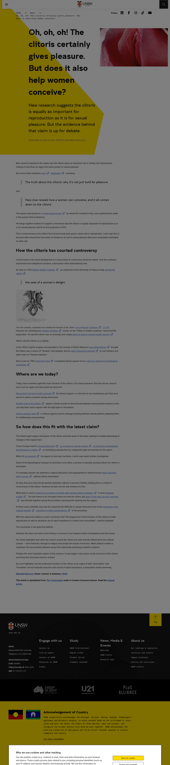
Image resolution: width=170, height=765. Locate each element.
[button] (155, 619)
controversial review (54, 213)
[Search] (163, 4)
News (32, 13)
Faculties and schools (142, 652)
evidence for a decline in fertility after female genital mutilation (66, 492)
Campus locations (139, 657)
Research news (107, 659)
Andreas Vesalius (52, 330)
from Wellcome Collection (89, 327)
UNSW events (106, 655)
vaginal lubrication (48, 446)
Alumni (42, 666)
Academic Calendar (79, 662)
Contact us (44, 648)
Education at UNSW (48, 662)
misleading (57, 173)
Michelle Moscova (24, 573)
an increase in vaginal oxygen (76, 446)
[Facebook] (128, 13)
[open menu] (6, 4)
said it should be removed (85, 350)
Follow (114, 13)
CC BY (106, 327)
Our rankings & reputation (144, 648)
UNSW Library (137, 666)
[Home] (85, 4)
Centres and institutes (142, 662)
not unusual (32, 456)
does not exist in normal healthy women (93, 334)
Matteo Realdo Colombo (45, 269)
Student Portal (77, 657)
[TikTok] (142, 13)
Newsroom (104, 650)
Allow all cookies (128, 758)
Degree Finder (77, 652)
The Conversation (54, 580)
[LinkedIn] (121, 13)
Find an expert (46, 652)
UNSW (18, 13)
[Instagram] (135, 13)
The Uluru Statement (54, 739)
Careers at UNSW (47, 657)
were (45, 173)
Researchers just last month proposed (36, 393)
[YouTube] (149, 13)
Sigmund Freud (44, 361)
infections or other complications (53, 510)
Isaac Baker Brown (99, 347)
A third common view (28, 413)
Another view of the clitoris (30, 403)
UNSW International (79, 648)
